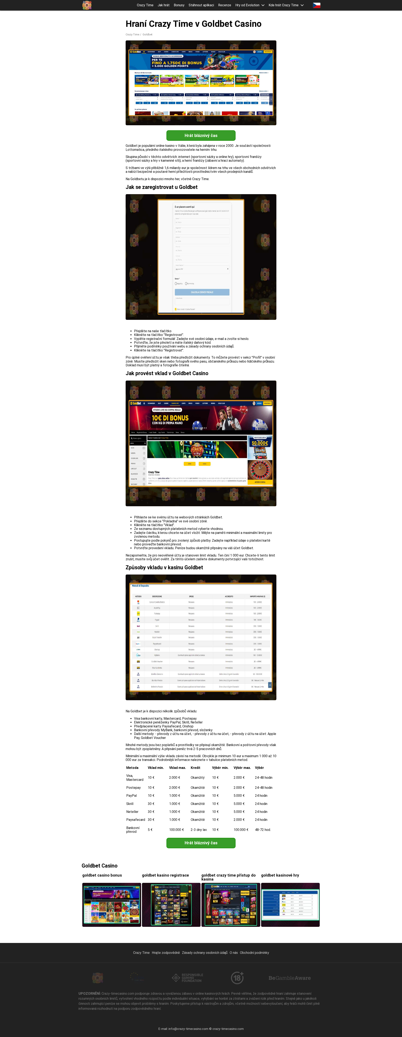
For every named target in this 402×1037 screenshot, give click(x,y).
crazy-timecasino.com (228, 1029)
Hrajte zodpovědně (166, 953)
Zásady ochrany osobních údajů (205, 953)
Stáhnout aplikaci (201, 5)
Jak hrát (164, 5)
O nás (234, 953)
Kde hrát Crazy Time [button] (284, 5)
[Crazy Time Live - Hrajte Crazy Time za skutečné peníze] (87, 5)
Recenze (224, 5)
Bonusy (179, 5)
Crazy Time (145, 5)
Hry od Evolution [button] (247, 5)
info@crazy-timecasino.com (188, 1029)
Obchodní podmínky (254, 953)
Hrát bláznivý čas (201, 135)
